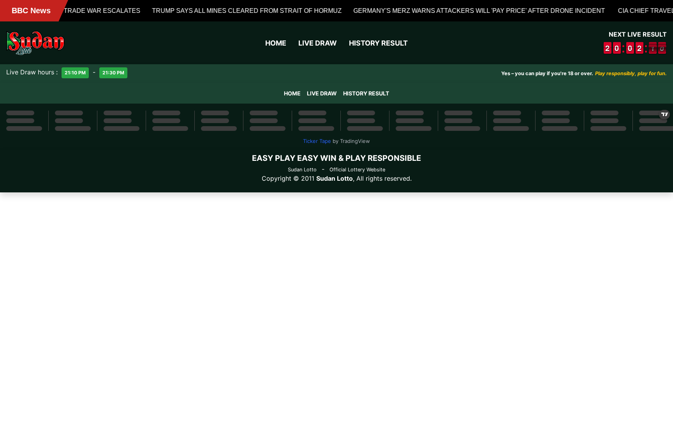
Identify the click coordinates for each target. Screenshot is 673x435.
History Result (378, 43)
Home (275, 43)
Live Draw (317, 43)
